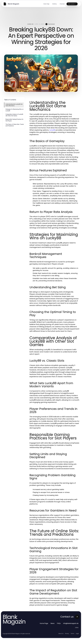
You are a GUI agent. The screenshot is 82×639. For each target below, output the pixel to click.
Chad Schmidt (51, 24)
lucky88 (52, 130)
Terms (72, 633)
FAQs (59, 623)
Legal (77, 633)
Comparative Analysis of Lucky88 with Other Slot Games (14, 115)
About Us (60, 633)
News (52, 623)
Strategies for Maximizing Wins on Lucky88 (14, 109)
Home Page (44, 623)
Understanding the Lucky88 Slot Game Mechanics (14, 104)
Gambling (30, 24)
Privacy (67, 633)
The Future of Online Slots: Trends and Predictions (15, 125)
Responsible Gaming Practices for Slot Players (14, 120)
